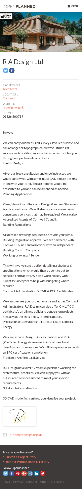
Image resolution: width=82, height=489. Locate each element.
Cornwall (9, 98)
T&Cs (7, 481)
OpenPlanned (20, 6)
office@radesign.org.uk (26, 434)
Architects (10, 89)
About (44, 481)
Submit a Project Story (21, 457)
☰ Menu (73, 6)
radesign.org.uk (13, 107)
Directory (57, 481)
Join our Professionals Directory (27, 461)
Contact (31, 481)
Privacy (18, 481)
